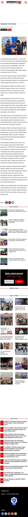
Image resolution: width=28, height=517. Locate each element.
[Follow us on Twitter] (5, 513)
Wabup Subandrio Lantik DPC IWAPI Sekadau (20, 382)
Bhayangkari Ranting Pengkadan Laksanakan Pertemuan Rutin (18, 239)
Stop (9, 29)
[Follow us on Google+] (9, 513)
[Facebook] (6, 202)
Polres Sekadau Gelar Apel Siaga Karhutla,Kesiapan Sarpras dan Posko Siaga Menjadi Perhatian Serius (15, 435)
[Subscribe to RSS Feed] (15, 513)
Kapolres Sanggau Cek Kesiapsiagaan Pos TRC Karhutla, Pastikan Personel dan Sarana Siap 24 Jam (15, 455)
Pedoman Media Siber (13, 494)
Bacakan (4, 29)
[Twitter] (12, 202)
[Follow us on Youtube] (12, 513)
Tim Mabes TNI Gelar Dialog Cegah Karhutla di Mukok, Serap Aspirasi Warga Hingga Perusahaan (14, 448)
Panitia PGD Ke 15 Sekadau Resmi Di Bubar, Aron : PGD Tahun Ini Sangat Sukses (20, 309)
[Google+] (9, 202)
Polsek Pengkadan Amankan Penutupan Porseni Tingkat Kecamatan (16, 221)
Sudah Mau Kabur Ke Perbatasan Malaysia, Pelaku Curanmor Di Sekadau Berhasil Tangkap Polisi (15, 442)
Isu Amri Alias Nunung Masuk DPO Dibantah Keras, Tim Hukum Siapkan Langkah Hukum (6, 339)
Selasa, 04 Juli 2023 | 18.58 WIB (6, 27)
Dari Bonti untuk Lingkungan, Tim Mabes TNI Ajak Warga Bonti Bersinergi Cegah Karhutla (16, 474)
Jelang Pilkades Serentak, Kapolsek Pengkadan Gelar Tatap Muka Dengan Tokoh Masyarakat (18, 231)
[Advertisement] (14, 12)
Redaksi (3, 494)
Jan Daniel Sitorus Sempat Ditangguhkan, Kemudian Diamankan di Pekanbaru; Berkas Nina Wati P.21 (6, 355)
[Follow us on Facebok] (2, 513)
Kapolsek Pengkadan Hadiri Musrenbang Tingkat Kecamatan (18, 210)
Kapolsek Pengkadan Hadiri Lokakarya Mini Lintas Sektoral (17, 259)
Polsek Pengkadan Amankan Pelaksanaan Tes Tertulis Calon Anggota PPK (17, 250)
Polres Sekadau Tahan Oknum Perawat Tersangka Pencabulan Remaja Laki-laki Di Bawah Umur (15, 429)
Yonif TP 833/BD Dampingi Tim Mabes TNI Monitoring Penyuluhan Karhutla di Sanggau (15, 461)
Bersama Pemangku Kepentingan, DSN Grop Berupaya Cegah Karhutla (15, 467)
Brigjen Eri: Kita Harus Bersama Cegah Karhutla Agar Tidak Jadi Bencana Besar (15, 423)
